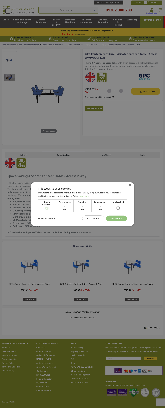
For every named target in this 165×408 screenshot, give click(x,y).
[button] (46, 218)
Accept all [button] (116, 218)
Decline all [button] (93, 218)
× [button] (130, 185)
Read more (84, 196)
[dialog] (82, 204)
